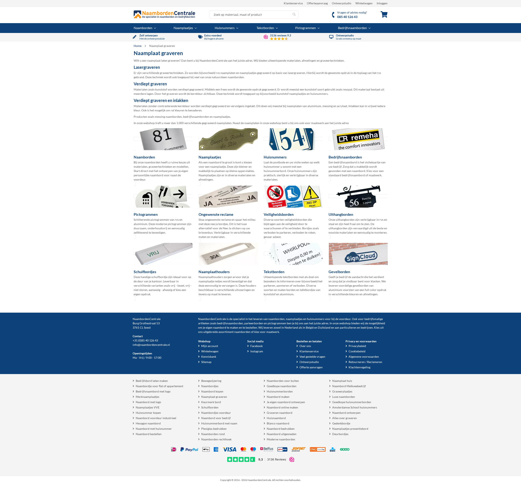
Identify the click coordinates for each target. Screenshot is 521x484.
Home (138, 45)
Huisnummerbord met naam (219, 423)
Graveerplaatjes (342, 391)
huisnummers (319, 93)
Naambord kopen (212, 391)
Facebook (256, 346)
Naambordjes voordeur (216, 412)
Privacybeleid (357, 346)
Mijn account (209, 346)
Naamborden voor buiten (283, 380)
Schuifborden (209, 407)
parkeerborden (253, 323)
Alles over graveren (344, 418)
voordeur (345, 319)
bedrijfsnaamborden (196, 116)
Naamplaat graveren (214, 396)
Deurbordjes (340, 434)
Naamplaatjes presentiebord (350, 428)
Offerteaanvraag (317, 3)
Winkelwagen (364, 3)
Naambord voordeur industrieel (156, 418)
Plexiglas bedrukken (214, 428)
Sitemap (206, 362)
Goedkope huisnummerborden (351, 402)
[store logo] (164, 14)
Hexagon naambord (148, 423)
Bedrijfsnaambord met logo (153, 391)
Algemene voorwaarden (364, 356)
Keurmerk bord (211, 402)
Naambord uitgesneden (281, 434)
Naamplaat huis (342, 380)
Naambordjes (209, 386)
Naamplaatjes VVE (147, 407)
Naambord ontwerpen (346, 412)
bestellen (251, 327)
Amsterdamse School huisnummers (354, 407)
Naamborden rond (213, 434)
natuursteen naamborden (228, 77)
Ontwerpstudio (341, 3)
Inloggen (382, 3)
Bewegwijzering (211, 380)
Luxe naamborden (343, 396)
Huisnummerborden (280, 391)
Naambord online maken (282, 407)
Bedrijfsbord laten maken (152, 380)
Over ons (305, 346)
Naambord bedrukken (281, 428)
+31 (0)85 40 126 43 (145, 340)
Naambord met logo (148, 402)
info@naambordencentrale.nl (151, 344)
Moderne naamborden (281, 439)
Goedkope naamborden (281, 386)
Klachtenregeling (359, 367)
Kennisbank (208, 356)
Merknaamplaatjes (147, 396)
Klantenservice (293, 3)
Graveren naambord (279, 412)
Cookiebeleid (357, 351)
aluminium (314, 106)
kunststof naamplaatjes (291, 93)
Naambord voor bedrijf (216, 418)
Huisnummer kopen (148, 412)
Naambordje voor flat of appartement (159, 386)
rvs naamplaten (225, 73)
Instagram (256, 351)
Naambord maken (278, 396)
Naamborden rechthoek (216, 439)
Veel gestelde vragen (312, 356)
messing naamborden (168, 116)
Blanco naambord (278, 423)
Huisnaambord (276, 418)
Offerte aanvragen (311, 367)
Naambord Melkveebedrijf (349, 386)
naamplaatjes (248, 73)
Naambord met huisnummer (154, 428)
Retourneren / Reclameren (365, 362)
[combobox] (253, 14)
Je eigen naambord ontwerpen (286, 402)
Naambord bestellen (149, 434)
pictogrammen (277, 323)
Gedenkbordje (341, 423)
